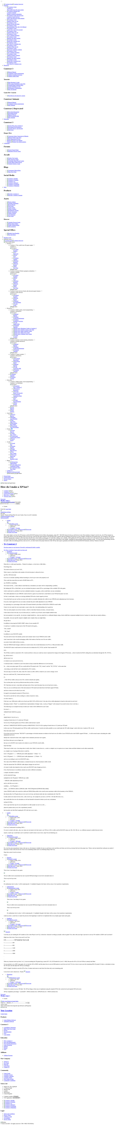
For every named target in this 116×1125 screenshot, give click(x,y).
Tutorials (12, 105)
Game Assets (7, 1073)
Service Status (7, 1119)
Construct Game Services (25, 291)
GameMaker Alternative (10, 1027)
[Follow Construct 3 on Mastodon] (13, 185)
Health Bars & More (6, 512)
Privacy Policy (7, 1115)
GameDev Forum (8, 1075)
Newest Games (15, 159)
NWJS (15, 113)
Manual (14, 72)
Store (5, 187)
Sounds (16, 210)
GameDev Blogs (8, 1077)
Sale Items (13, 234)
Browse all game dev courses (17, 95)
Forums (9, 429)
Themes (14, 213)
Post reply (3, 499)
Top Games (15, 158)
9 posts (17, 892)
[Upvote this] (12, 529)
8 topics (12, 982)
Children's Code (8, 1116)
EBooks (13, 204)
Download (16, 112)
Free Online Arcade (9, 1079)
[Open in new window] (4, 873)
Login (9, 237)
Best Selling (15, 223)
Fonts (12, 206)
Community (7, 143)
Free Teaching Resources (10, 1043)
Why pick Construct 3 (17, 125)
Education (6, 119)
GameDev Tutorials (9, 1076)
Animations (15, 203)
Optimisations (18, 88)
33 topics (12, 924)
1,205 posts (18, 982)
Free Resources (17, 127)
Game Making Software (10, 1020)
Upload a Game (16, 163)
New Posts (13, 172)
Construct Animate (22, 271)
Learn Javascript (8, 1045)
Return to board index (12, 1001)
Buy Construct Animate (16, 195)
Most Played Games (19, 161)
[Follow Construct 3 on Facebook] (13, 184)
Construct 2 (17, 354)
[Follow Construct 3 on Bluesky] (12, 183)
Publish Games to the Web (27, 329)
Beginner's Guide (14, 82)
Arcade (9, 442)
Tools (12, 216)
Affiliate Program (8, 1055)
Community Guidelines (9, 1080)
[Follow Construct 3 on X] (11, 181)
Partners (6, 1046)
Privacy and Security (17, 128)
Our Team (6, 1063)
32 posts (17, 863)
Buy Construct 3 (14, 194)
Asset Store (10, 413)
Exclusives (13, 226)
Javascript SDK (15, 116)
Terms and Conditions (9, 1113)
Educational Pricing (15, 139)
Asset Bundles (15, 233)
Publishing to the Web (19, 84)
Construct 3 (21, 245)
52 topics (12, 841)
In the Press (7, 1065)
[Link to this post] (11, 531)
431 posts (18, 924)
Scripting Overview (17, 75)
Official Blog (17, 170)
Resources (6, 65)
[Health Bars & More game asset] (1, 510)
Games (13, 207)
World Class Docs (16, 137)
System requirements (18, 73)
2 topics (12, 892)
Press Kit (6, 1064)
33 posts (18, 528)
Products (6, 5)
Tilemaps (12, 214)
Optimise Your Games (26, 334)
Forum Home (15, 150)
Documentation (7, 1032)
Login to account (15, 472)
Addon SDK (15, 76)
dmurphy (8, 932)
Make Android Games (26, 331)
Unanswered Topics (9, 477)
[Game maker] (13, 240)
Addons (13, 202)
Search (5, 480)
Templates (14, 212)
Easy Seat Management (9, 1042)
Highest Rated (15, 225)
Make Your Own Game (9, 1029)
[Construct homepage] (13, 4)
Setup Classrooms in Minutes (20, 136)
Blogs (8, 460)
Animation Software (9, 1021)
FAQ (12, 130)
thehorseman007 (5, 517)
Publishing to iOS (15, 86)
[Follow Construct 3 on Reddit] (12, 178)
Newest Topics (17, 151)
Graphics (13, 209)
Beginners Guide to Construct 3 (29, 328)
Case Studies (7, 1034)
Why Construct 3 (8, 1041)
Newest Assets (16, 222)
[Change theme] (14, 473)
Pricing (5, 1030)
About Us (6, 1061)
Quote (15, 532)
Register (6, 237)
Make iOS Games (25, 332)
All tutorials (13, 89)
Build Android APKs (17, 85)
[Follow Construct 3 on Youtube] (12, 180)
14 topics (12, 528)
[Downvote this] (24, 529)
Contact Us (10, 470)
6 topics (12, 863)
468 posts (18, 841)
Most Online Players (16, 162)
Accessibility (7, 1118)
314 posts (18, 557)
